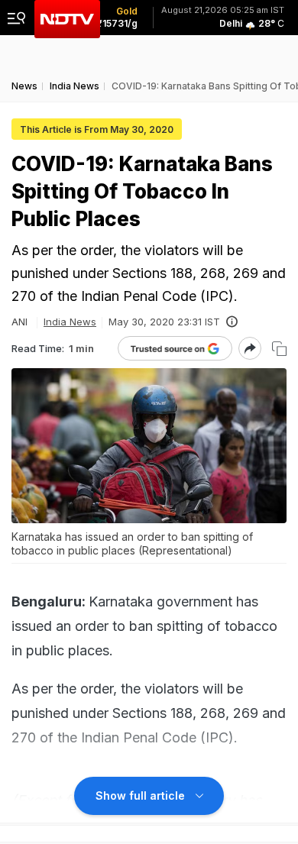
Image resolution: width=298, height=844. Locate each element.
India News (70, 321)
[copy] (279, 348)
